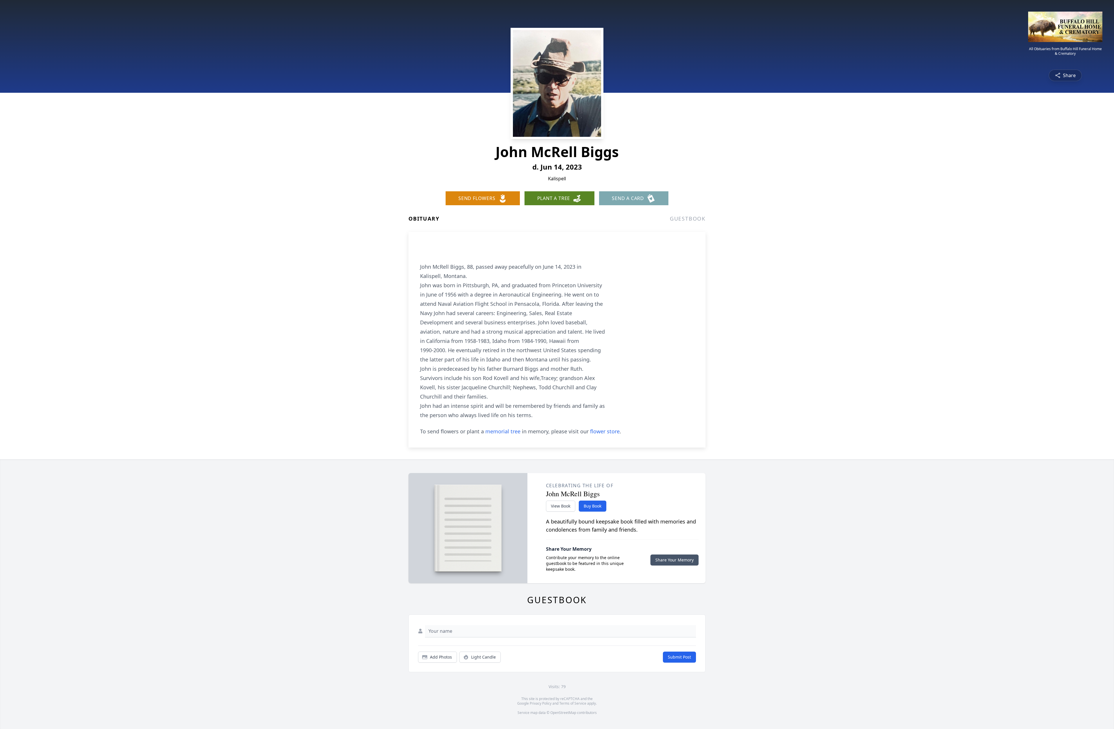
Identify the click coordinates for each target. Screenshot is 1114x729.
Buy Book (592, 506)
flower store (605, 431)
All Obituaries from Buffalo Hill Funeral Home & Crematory (1065, 51)
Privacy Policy (540, 703)
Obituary (423, 218)
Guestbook (688, 218)
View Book (560, 506)
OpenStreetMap (563, 712)
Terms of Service (572, 703)
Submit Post (679, 657)
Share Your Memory (674, 560)
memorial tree (502, 431)
